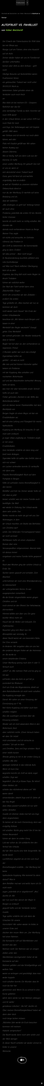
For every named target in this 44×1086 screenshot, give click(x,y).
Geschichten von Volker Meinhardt (20, 13)
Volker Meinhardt (14, 30)
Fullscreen (20, 3)
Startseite (5, 13)
